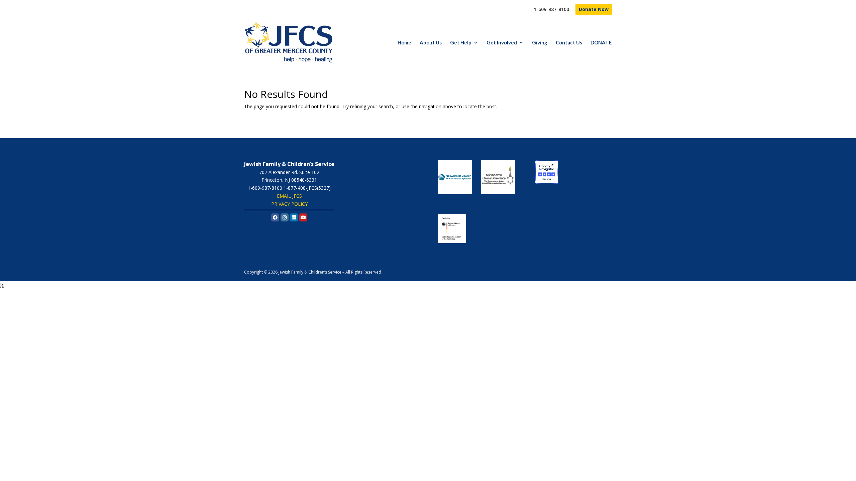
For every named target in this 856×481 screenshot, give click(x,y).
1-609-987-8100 (551, 9)
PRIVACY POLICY (289, 204)
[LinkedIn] (294, 217)
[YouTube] (303, 217)
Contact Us (569, 42)
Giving (539, 42)
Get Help (460, 42)
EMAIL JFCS (289, 196)
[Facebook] (275, 217)
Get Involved (502, 42)
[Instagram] (285, 217)
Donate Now (594, 9)
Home (404, 42)
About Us (431, 42)
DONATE (601, 42)
